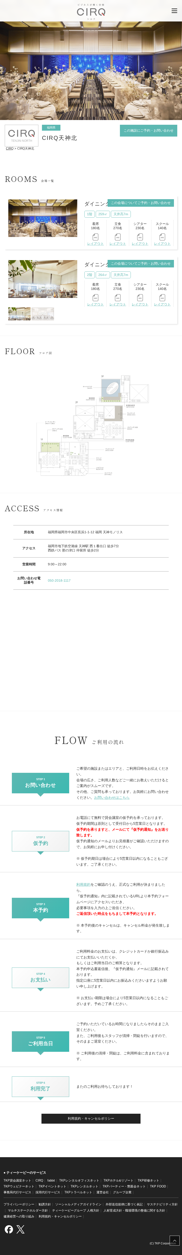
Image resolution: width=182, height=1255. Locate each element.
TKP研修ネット (148, 1180)
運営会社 (102, 1192)
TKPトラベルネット (78, 1192)
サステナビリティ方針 (162, 1204)
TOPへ (175, 1241)
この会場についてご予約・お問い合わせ (141, 203)
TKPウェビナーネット (19, 1186)
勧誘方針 (45, 1204)
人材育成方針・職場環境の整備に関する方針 (134, 1210)
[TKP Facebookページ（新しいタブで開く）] (9, 1229)
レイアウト (95, 243)
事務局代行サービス (17, 1192)
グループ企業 (122, 1192)
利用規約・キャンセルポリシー (91, 1118)
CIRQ (91, 11)
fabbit (51, 1180)
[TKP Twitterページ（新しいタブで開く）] (20, 1229)
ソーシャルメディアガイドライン (78, 1204)
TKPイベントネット (52, 1186)
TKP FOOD (158, 1186)
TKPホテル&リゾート (118, 1180)
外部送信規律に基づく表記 (124, 1204)
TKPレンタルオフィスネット (79, 1180)
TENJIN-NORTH (21, 140)
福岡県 (51, 127)
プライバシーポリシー (19, 1204)
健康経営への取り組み (19, 1216)
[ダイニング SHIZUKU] (42, 279)
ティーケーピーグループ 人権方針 (75, 1210)
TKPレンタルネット (84, 1186)
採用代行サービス (48, 1192)
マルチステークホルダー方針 (28, 1210)
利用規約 (83, 884)
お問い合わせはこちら (112, 797)
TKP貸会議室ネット (17, 1180)
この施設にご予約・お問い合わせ (148, 130)
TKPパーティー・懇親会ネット (124, 1186)
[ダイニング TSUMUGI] (42, 218)
